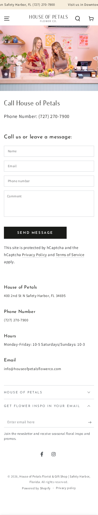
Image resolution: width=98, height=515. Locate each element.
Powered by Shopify (36, 488)
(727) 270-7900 (53, 116)
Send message (35, 233)
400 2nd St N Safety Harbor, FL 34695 (35, 295)
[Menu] (7, 18)
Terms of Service (70, 254)
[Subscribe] (91, 422)
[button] (77, 18)
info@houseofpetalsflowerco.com (32, 368)
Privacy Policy (34, 254)
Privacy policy (66, 488)
